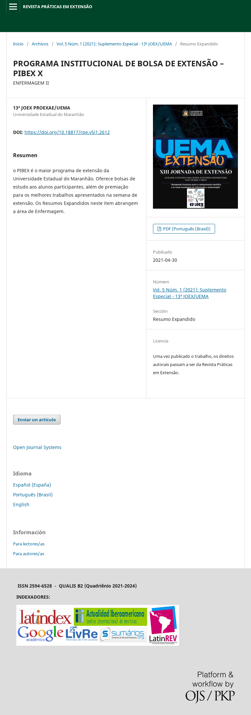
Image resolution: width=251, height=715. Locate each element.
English (21, 504)
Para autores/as (28, 554)
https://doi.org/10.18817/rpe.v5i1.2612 (67, 132)
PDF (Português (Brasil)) (186, 229)
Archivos (40, 44)
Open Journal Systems (37, 447)
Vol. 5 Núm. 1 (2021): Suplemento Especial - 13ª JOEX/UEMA (114, 44)
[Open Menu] (13, 6)
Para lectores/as (28, 544)
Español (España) (32, 485)
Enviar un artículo (37, 420)
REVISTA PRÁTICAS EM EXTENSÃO (57, 6)
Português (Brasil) (33, 494)
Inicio (18, 44)
